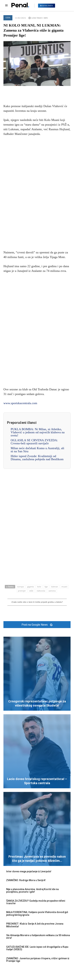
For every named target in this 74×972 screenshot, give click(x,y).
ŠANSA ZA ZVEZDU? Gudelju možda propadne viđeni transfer (35, 902)
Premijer (22, 590)
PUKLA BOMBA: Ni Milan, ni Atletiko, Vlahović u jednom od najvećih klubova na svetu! (38, 432)
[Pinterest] (37, 91)
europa (20, 586)
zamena (52, 590)
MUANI (64, 586)
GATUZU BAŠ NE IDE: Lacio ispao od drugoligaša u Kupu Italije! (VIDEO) (37, 948)
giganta (30, 586)
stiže (31, 590)
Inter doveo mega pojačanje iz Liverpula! (28, 871)
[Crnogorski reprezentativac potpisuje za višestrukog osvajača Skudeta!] (37, 674)
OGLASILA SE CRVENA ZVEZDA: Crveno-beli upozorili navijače (34, 441)
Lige (46, 586)
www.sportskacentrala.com (20, 403)
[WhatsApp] (44, 91)
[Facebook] (21, 91)
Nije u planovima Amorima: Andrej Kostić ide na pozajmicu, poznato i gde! (32, 890)
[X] (29, 91)
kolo (39, 586)
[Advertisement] (37, 192)
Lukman (54, 586)
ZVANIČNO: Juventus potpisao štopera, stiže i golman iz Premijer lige (37, 959)
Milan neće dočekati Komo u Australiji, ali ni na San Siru (37, 449)
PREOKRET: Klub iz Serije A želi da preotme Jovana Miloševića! (34, 925)
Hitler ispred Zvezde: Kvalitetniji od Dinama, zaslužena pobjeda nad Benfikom (37, 457)
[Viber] (52, 91)
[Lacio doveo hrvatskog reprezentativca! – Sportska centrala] (37, 751)
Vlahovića (41, 590)
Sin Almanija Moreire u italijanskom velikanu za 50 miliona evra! (38, 936)
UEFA (8, 18)
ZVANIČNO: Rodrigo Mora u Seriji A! (26, 880)
